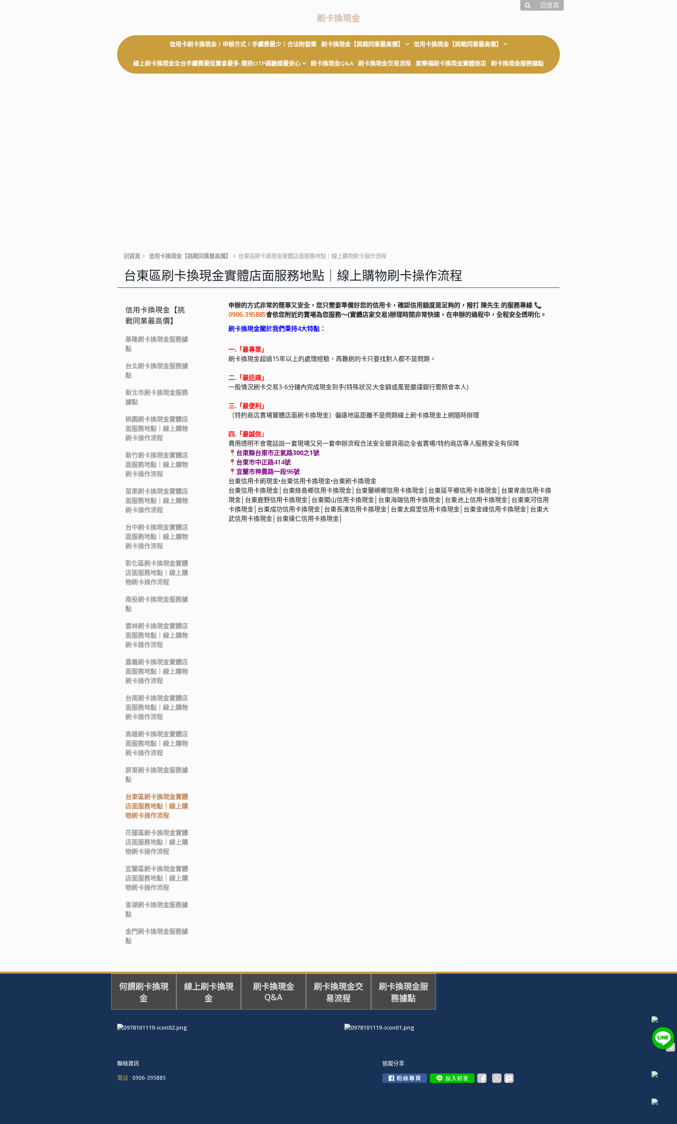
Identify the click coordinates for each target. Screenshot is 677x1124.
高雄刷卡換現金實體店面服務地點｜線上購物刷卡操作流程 (156, 743)
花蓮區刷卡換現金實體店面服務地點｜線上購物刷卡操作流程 (156, 842)
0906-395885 (247, 314)
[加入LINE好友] (452, 1078)
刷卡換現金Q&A (273, 992)
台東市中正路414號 (263, 462)
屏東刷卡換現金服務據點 (156, 775)
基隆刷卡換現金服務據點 (156, 344)
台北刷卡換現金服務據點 (156, 370)
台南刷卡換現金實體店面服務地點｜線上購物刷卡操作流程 (156, 707)
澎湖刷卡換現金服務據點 (156, 909)
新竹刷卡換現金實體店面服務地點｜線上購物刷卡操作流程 (156, 464)
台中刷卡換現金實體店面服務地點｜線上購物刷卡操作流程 (156, 536)
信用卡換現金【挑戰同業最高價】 (190, 256)
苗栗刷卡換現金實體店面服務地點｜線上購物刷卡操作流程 (156, 500)
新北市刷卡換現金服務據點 (156, 397)
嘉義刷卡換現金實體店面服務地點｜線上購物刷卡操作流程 (156, 671)
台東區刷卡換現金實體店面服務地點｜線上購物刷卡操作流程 (156, 806)
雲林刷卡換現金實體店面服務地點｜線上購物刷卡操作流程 (156, 635)
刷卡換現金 (338, 17)
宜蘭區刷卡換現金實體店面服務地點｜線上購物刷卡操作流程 (156, 878)
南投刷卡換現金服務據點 (156, 604)
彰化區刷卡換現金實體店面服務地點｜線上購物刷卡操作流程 (156, 572)
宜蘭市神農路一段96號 (268, 471)
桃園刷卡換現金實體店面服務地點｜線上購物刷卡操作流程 (156, 428)
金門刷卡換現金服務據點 (156, 936)
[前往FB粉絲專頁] (404, 1078)
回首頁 (132, 256)
